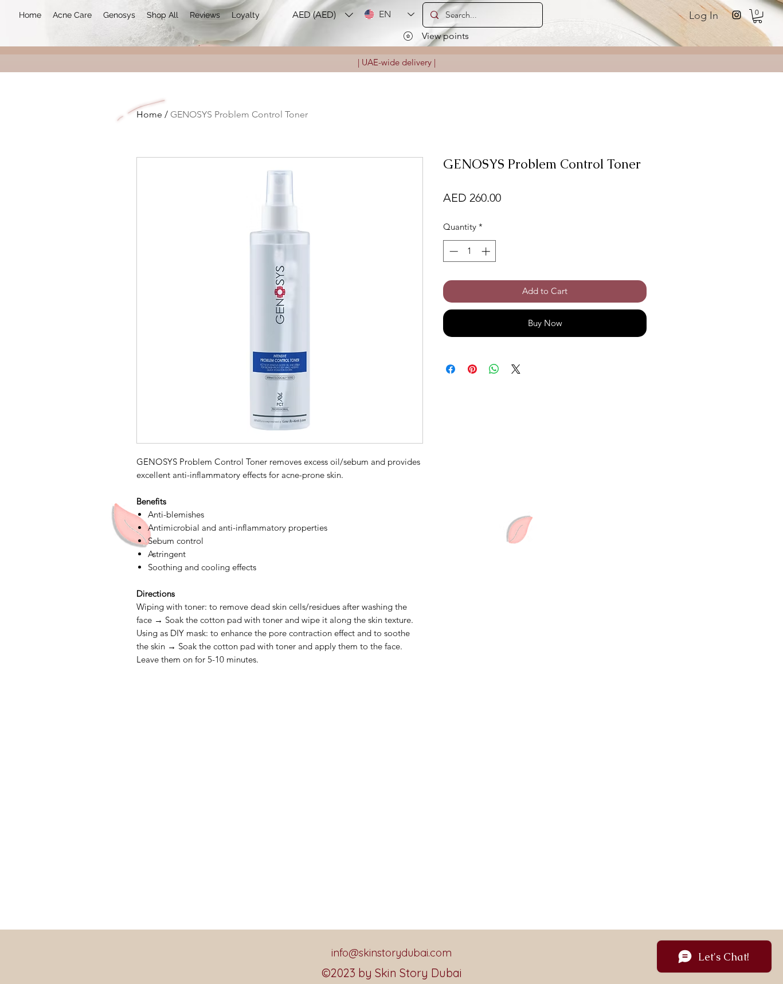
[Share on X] (516, 369)
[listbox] (323, 15)
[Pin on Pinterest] (472, 369)
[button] (757, 16)
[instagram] (736, 15)
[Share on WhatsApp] (494, 369)
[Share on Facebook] (450, 369)
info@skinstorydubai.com (391, 952)
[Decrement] (452, 251)
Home (149, 114)
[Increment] (487, 251)
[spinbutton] (469, 251)
